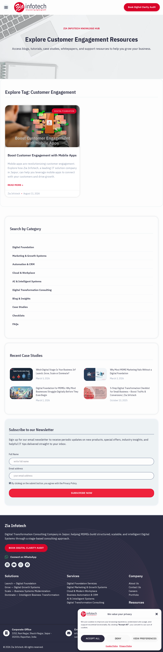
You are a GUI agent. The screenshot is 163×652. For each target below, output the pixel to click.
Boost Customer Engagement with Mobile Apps (42, 155)
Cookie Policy (112, 646)
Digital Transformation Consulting (32, 290)
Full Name (14, 454)
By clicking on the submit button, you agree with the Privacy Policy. (44, 483)
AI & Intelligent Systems (26, 281)
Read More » (15, 184)
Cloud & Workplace (23, 272)
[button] (156, 614)
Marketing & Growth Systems (29, 255)
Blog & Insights (21, 298)
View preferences (144, 638)
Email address (16, 468)
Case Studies (20, 307)
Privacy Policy (125, 646)
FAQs (15, 324)
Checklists (18, 315)
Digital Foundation (23, 247)
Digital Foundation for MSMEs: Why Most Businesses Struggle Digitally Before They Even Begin (57, 392)
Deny (118, 638)
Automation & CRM (23, 264)
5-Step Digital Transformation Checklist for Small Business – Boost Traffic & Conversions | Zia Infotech (130, 392)
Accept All (93, 638)
